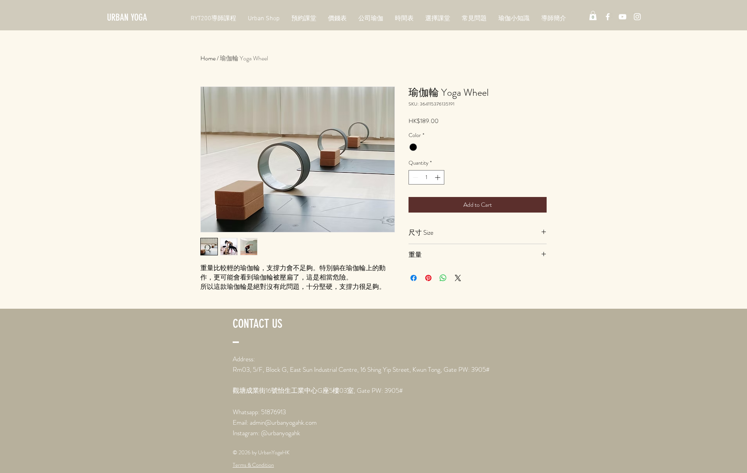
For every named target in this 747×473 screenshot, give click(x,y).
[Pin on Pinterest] (428, 278)
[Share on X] (458, 278)
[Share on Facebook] (413, 278)
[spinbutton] (426, 177)
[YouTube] (622, 16)
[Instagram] (637, 16)
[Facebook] (607, 16)
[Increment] (438, 177)
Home (208, 58)
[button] (593, 15)
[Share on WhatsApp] (443, 278)
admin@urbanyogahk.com (283, 422)
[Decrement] (414, 177)
